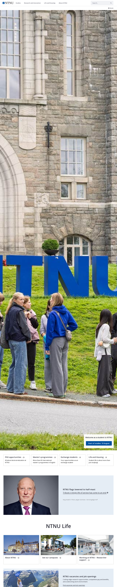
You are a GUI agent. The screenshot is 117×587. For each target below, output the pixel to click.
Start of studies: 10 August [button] (99, 443)
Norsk (111, 8)
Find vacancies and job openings (74, 585)
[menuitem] (19, 3)
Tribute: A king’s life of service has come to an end (85, 492)
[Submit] (111, 3)
